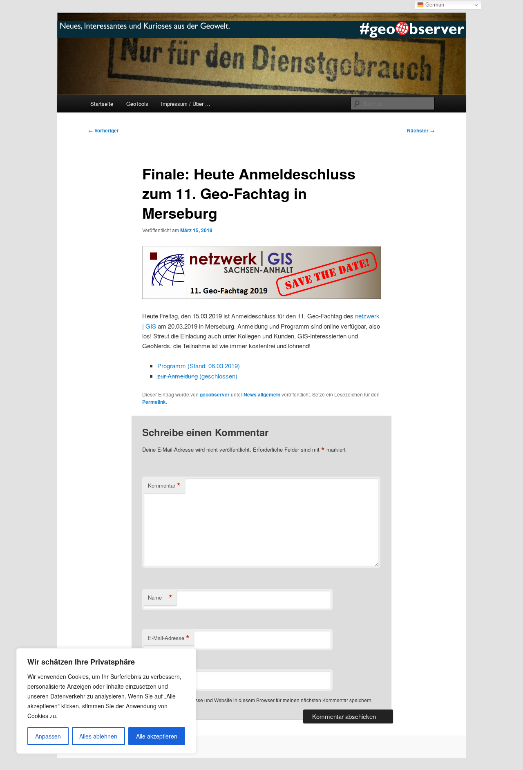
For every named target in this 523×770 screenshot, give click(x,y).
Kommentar (164, 485)
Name (160, 597)
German (434, 5)
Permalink (154, 401)
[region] (106, 701)
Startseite (101, 103)
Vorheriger (103, 130)
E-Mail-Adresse (169, 638)
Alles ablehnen (98, 736)
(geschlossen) (197, 376)
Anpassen (48, 736)
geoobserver (215, 394)
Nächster (421, 130)
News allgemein (262, 394)
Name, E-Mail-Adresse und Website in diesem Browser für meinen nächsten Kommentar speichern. (263, 699)
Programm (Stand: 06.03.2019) (198, 365)
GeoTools (137, 103)
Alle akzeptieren (156, 736)
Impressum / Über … (185, 103)
